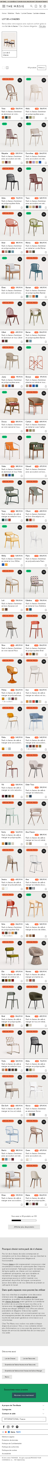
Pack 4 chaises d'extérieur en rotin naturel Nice (11, 649)
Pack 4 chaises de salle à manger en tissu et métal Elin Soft (11, 1111)
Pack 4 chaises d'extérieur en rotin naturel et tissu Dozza (11, 427)
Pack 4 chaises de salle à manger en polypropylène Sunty (11, 837)
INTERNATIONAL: (14, 1419)
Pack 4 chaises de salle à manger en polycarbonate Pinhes (11, 695)
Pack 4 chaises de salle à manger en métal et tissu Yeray (11, 516)
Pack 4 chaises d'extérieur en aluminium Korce (36, 1110)
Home (4, 13)
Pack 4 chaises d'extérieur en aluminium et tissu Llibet (11, 336)
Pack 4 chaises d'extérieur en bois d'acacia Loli (11, 605)
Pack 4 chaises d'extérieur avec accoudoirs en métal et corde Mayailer (11, 158)
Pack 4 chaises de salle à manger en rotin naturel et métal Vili (11, 790)
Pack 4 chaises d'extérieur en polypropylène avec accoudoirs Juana (11, 382)
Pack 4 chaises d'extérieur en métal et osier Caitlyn (36, 426)
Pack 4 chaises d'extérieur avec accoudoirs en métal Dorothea (36, 158)
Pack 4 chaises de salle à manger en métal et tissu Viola (11, 1066)
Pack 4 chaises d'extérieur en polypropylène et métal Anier (11, 248)
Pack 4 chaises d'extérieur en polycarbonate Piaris (36, 560)
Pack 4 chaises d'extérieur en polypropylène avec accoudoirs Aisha (36, 114)
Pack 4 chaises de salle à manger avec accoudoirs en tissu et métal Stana (35, 742)
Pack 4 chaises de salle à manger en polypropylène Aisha (36, 1066)
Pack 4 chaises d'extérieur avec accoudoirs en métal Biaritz (11, 1155)
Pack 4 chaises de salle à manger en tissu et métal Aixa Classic (35, 840)
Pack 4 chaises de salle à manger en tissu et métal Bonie (35, 1021)
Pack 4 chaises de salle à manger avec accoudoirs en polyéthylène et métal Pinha (11, 744)
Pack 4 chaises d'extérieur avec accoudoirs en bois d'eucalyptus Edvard (36, 471)
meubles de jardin (23, 1306)
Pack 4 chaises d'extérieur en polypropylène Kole (11, 928)
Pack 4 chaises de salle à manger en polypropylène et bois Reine (36, 1200)
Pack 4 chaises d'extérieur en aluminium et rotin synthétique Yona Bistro (11, 114)
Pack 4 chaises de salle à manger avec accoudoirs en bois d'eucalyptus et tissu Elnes (11, 1202)
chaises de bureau (12, 1302)
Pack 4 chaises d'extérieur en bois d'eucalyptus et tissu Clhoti (36, 516)
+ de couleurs (7, 701)
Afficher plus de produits (24, 1227)
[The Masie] (15, 6)
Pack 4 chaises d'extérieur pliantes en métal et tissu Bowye (36, 382)
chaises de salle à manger (27, 1297)
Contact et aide (8, 1413)
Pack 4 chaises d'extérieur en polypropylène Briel (36, 649)
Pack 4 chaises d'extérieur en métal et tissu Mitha (11, 560)
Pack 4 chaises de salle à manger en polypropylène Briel (11, 1021)
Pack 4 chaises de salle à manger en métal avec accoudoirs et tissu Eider (35, 792)
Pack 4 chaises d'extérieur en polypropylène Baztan (36, 291)
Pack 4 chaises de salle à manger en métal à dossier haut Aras (36, 884)
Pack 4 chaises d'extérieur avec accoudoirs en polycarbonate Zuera (36, 1155)
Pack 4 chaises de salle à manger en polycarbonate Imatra (11, 884)
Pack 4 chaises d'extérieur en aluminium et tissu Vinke (11, 470)
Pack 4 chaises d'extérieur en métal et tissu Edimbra (36, 605)
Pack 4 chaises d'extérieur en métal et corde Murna (36, 247)
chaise (11, 1264)
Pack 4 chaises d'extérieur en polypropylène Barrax (36, 336)
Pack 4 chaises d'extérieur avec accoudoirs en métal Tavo (36, 203)
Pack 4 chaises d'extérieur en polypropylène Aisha (11, 202)
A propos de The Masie (11, 1405)
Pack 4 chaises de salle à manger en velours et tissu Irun (36, 695)
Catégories (6, 1409)
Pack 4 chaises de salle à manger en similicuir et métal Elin (11, 977)
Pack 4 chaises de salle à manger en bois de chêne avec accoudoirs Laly (35, 929)
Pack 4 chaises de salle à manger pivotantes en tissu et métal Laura (35, 977)
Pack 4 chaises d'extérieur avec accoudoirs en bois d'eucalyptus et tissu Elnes (11, 292)
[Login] (45, 6)
